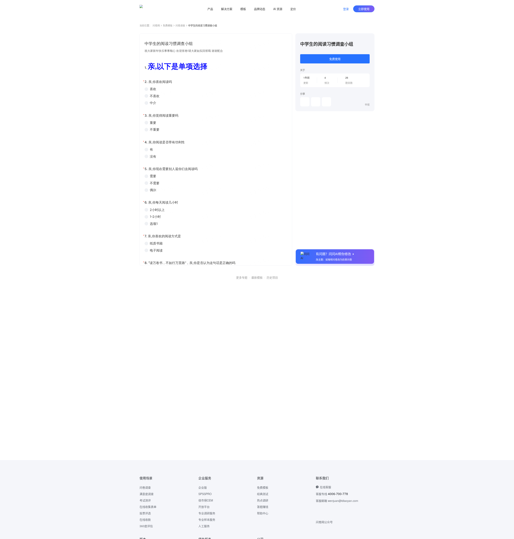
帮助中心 (262, 513)
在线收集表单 (148, 507)
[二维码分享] (326, 101)
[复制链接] (315, 101)
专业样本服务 (206, 520)
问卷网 (156, 25)
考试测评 (145, 500)
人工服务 (204, 526)
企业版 (202, 487)
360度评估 (146, 526)
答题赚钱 (262, 507)
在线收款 (145, 520)
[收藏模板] (369, 38)
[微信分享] (304, 101)
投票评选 (145, 513)
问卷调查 (180, 25)
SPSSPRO (205, 494)
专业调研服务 (206, 513)
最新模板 (257, 277)
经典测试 (262, 494)
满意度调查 (147, 494)
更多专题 (241, 277)
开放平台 (204, 507)
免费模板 (167, 25)
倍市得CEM (205, 500)
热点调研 (262, 500)
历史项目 (272, 277)
